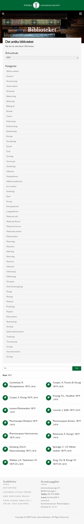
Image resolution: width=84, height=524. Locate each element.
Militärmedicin (12, 237)
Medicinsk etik (12, 217)
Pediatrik (9, 302)
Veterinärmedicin (13, 352)
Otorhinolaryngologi (14, 287)
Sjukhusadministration (15, 332)
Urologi (9, 347)
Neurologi (10, 257)
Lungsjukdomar (12, 212)
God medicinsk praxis (16, 496)
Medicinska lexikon (14, 232)
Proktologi (10, 307)
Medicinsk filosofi (13, 222)
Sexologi (9, 327)
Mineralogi (10, 242)
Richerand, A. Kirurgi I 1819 (66, 434)
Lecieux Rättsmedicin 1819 (22, 409)
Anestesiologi (11, 81)
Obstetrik (10, 267)
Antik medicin (12, 86)
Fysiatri (9, 147)
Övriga (9, 292)
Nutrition (10, 262)
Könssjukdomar (12, 207)
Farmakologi (11, 142)
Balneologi (10, 102)
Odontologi (11, 272)
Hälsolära (10, 172)
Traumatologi (11, 342)
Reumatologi (11, 322)
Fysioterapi (10, 162)
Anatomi (9, 77)
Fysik (8, 152)
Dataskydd (10, 488)
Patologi (9, 297)
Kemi (8, 197)
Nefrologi (10, 252)
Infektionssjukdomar (14, 182)
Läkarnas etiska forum (17, 492)
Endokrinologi (12, 127)
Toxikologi (10, 337)
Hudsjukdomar (12, 177)
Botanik (9, 112)
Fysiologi (9, 157)
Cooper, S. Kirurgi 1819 (21, 398)
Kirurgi (9, 202)
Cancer (9, 117)
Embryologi (11, 122)
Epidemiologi (11, 132)
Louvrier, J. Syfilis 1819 (63, 410)
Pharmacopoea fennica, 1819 (67, 421)
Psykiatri (9, 312)
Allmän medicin (12, 72)
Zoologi (9, 357)
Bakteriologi (11, 97)
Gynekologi (11, 167)
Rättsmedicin (11, 317)
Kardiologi (10, 192)
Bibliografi (10, 107)
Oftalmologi (11, 277)
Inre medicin (11, 187)
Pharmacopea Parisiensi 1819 (23, 421)
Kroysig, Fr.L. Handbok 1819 (66, 396)
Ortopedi (10, 282)
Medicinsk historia (13, 227)
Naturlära (10, 247)
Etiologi (9, 137)
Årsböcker (10, 92)
